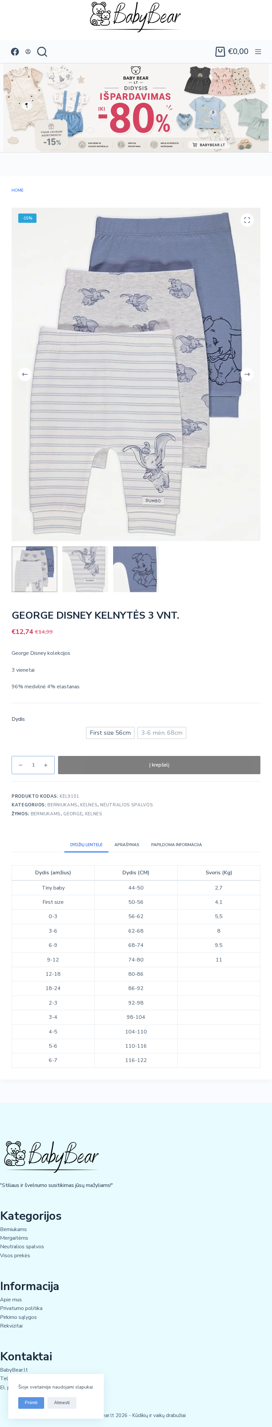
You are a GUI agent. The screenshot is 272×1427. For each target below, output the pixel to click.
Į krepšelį (159, 765)
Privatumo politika (21, 1308)
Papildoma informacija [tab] (176, 844)
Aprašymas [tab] (126, 844)
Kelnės (89, 805)
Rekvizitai (11, 1326)
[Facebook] (15, 52)
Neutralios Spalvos (126, 805)
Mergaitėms (14, 1238)
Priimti (31, 1403)
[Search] (42, 52)
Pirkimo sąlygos (18, 1317)
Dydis (18, 719)
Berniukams (62, 805)
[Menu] (258, 52)
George (72, 814)
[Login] (28, 51)
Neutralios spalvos (22, 1246)
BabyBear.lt (14, 1370)
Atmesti (62, 1403)
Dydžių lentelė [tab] (86, 844)
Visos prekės (15, 1255)
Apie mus (11, 1299)
